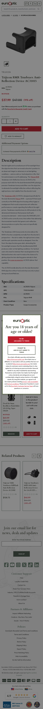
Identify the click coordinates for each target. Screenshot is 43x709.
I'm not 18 (22, 350)
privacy (24, 382)
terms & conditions (13, 384)
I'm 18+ (21, 340)
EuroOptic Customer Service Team (22, 386)
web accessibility (33, 382)
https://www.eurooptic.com (15, 359)
